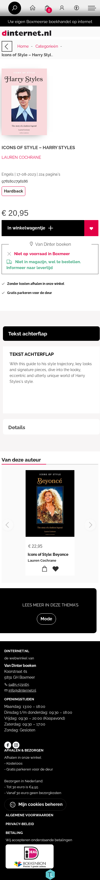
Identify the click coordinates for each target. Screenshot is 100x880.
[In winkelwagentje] (45, 569)
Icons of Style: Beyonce (48, 554)
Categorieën (46, 46)
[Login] (62, 8)
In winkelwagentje (25, 228)
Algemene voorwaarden (29, 815)
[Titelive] (50, 874)
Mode (46, 618)
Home (23, 46)
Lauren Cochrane (21, 157)
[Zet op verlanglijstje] (91, 228)
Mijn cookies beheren (40, 804)
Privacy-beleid (20, 824)
